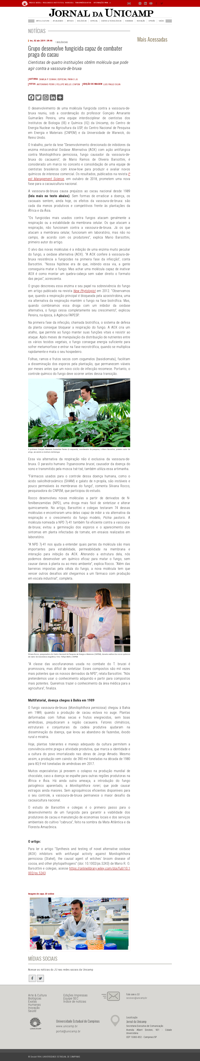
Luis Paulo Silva (111, 84)
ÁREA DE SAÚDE (34, 3)
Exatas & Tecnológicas (111, 21)
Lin (145, 4)
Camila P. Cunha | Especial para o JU (58, 79)
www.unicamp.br (67, 1026)
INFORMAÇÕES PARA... (101, 3)
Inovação (141, 21)
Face (156, 4)
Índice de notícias (74, 1001)
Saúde (161, 21)
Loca (134, 3)
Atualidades (58, 21)
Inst (140, 4)
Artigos (70, 21)
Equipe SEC (70, 998)
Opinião (152, 21)
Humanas (129, 21)
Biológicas (82, 21)
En (129, 4)
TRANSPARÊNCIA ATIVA (83, 3)
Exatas (32, 1001)
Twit (162, 4)
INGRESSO (69, 3)
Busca (167, 3)
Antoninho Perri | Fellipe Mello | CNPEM (58, 84)
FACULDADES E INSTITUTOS (53, 3)
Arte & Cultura (42, 21)
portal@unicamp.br (68, 1031)
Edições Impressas (75, 995)
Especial (94, 21)
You (151, 4)
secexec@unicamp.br (136, 998)
